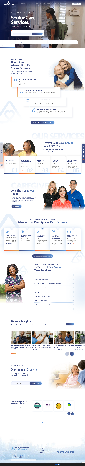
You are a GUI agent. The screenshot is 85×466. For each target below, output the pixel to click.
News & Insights (57, 3)
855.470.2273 (18, 457)
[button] (72, 354)
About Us (42, 447)
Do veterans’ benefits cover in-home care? (43, 309)
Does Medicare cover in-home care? (42, 304)
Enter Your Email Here (16, 380)
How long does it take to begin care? (42, 296)
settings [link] (51, 464)
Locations (30, 3)
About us (66, 3)
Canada (41, 455)
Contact (41, 454)
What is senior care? (38, 275)
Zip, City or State (17, 32)
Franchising (47, 3)
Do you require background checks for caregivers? (45, 292)
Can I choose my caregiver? (40, 287)
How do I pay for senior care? (40, 300)
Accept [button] (57, 464)
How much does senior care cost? (41, 279)
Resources (42, 450)
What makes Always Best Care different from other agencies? (48, 283)
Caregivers (38, 3)
